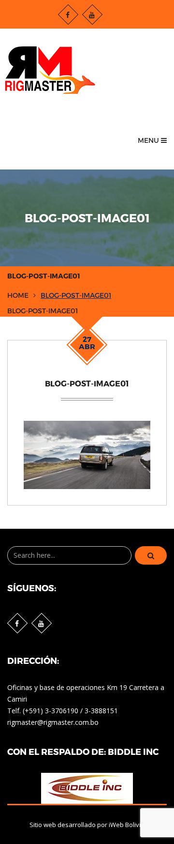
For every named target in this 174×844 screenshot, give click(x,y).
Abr (87, 343)
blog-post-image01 (76, 295)
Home (18, 295)
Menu (149, 140)
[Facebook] (68, 14)
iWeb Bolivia (127, 824)
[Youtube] (92, 14)
